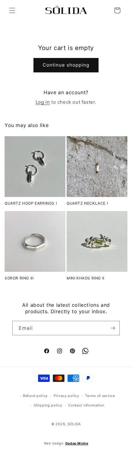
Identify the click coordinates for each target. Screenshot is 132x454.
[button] (12, 10)
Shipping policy (48, 405)
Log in (43, 102)
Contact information (86, 405)
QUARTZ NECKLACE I (87, 203)
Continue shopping (66, 65)
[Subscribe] (112, 328)
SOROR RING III (19, 278)
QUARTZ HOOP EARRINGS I (31, 203)
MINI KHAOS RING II (85, 278)
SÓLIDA (74, 424)
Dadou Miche (76, 443)
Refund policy (35, 396)
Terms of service (100, 396)
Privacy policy (66, 396)
